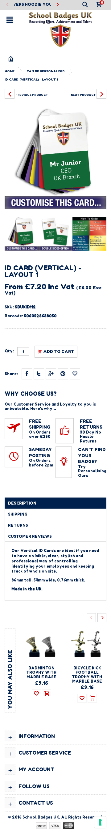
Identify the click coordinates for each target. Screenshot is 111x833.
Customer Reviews (30, 536)
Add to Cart (58, 351)
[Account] (12, 59)
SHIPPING (17, 514)
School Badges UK (41, 817)
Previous (7, 4)
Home (9, 71)
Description (22, 503)
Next (57, 4)
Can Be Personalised (46, 71)
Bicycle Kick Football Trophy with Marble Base (87, 675)
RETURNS (18, 525)
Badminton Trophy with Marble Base (41, 672)
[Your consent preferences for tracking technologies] (100, 822)
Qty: (9, 351)
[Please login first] (75, 373)
